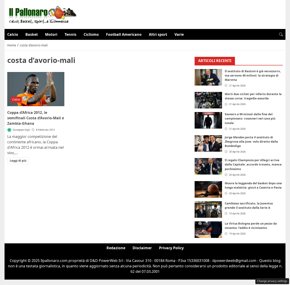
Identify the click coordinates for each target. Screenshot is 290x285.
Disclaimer (142, 247)
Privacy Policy (171, 247)
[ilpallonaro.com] (42, 14)
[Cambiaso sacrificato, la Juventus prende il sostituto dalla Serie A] (208, 209)
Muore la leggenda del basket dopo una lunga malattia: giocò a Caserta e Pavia (253, 185)
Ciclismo (91, 34)
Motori (51, 34)
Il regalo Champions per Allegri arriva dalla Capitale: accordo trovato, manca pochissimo (253, 164)
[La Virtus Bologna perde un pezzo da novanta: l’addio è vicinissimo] (208, 229)
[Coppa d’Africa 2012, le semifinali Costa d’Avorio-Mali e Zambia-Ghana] (35, 89)
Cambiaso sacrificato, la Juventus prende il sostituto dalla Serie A (249, 205)
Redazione (115, 247)
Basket (31, 34)
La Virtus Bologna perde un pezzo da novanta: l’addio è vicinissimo (251, 225)
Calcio (12, 34)
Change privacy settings (272, 281)
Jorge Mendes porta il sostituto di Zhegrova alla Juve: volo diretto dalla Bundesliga (251, 141)
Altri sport (158, 34)
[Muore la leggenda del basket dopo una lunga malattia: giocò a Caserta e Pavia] (208, 189)
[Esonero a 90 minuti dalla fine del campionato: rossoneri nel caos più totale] (208, 120)
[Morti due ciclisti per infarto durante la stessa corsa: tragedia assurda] (208, 100)
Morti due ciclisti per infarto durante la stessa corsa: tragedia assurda (253, 96)
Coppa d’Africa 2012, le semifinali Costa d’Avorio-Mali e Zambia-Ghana (35, 118)
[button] (281, 34)
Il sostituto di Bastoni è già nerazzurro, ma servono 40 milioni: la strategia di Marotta (253, 75)
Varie (179, 34)
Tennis (70, 34)
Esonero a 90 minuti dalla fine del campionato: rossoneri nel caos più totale (250, 118)
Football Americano (124, 34)
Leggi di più (18, 160)
